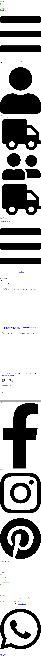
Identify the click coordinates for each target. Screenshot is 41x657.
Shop (21, 59)
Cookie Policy (4, 580)
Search (1, 8)
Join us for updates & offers (20, 394)
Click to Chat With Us (3, 655)
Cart (3, 572)
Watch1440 (2, 1)
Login (1, 115)
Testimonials (6, 65)
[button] (20, 34)
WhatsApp (25, 601)
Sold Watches (21, 272)
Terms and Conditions (6, 582)
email (21, 601)
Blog (21, 64)
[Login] (20, 113)
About (21, 63)
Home (21, 276)
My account (4, 570)
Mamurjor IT (22, 604)
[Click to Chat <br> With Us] (20, 652)
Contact (3, 567)
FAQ (21, 61)
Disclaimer (4, 577)
